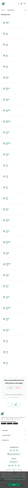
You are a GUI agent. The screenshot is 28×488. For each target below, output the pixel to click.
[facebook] (15, 465)
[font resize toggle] (14, 450)
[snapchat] (18, 465)
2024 (7, 111)
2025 (7, 23)
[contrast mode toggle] (11, 450)
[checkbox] (10, 387)
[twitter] (12, 465)
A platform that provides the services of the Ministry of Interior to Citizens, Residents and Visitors (13, 418)
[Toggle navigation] (24, 4)
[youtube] (9, 465)
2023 (7, 243)
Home (4, 10)
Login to (12, 404)
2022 (7, 309)
